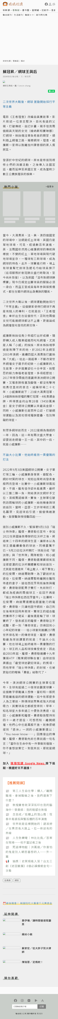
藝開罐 (35, 10)
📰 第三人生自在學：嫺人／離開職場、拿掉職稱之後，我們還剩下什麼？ (29, 795)
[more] (49, 187)
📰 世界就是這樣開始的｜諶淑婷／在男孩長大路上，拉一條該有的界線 (29, 828)
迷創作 (45, 10)
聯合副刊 (7, 14)
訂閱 (42, 1006)
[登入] (50, 4)
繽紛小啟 (27, 934)
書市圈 (25, 10)
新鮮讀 (6, 10)
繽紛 (23, 61)
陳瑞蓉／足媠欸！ (32, 962)
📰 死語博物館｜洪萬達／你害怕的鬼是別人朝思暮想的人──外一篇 (29, 851)
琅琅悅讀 (7, 61)
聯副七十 (29, 14)
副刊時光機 (41, 14)
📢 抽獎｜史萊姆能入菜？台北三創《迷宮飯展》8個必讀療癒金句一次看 (29, 866)
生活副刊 (18, 14)
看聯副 (16, 10)
